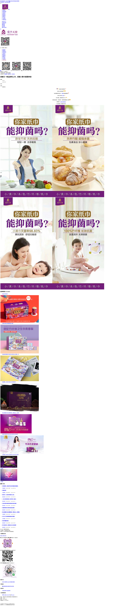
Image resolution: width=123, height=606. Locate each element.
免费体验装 (4, 19)
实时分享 (3, 496)
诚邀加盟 (3, 15)
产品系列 (3, 12)
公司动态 (3, 518)
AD (1, 468)
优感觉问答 (4, 490)
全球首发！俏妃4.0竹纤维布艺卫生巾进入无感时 (10, 454)
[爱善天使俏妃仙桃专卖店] (9, 35)
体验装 (12, 586)
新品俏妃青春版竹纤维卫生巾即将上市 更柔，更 (10, 354)
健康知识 (3, 16)
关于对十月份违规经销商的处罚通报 (8, 516)
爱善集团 (3, 10)
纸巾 (7, 293)
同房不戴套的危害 (5, 520)
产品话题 (3, 18)
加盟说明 (9, 586)
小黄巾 (5, 293)
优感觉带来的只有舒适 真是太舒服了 (8, 507)
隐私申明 (4, 590)
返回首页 (3, 49)
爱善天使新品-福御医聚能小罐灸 (7, 323)
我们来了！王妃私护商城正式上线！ (8, 494)
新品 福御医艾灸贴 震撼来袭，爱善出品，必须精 (10, 412)
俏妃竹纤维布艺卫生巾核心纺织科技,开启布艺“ (10, 434)
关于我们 (3, 17)
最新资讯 (3, 54)
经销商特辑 (4, 11)
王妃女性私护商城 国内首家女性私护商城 (9, 503)
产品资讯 (3, 488)
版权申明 (8, 590)
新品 (3, 293)
